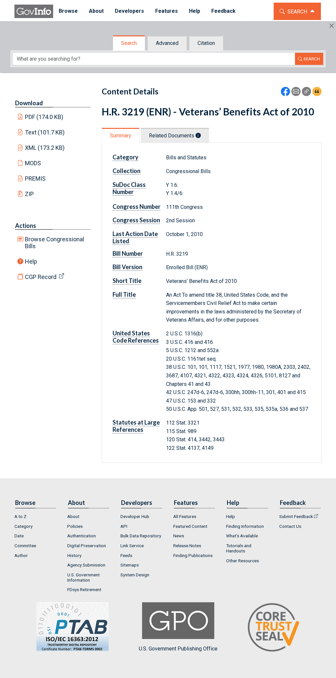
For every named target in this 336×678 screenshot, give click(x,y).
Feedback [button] (223, 11)
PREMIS (35, 178)
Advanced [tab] (167, 43)
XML (45, 147)
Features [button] (166, 11)
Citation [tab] (206, 43)
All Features (184, 516)
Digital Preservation (86, 545)
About (73, 516)
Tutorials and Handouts (238, 548)
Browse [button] (68, 11)
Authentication (81, 535)
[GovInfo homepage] (33, 11)
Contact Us (290, 526)
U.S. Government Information (83, 577)
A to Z (20, 516)
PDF (44, 116)
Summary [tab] (120, 135)
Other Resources (242, 560)
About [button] (96, 11)
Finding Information (245, 526)
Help (31, 261)
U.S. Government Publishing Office (178, 649)
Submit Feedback (296, 516)
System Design (134, 574)
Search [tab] (129, 43)
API (123, 526)
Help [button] (194, 11)
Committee (25, 545)
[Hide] (331, 25)
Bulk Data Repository (140, 535)
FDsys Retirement (84, 589)
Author (21, 555)
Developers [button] (129, 11)
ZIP (29, 193)
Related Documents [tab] (172, 135)
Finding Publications (193, 555)
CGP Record (40, 276)
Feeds (126, 555)
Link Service (132, 545)
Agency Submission (86, 565)
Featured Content (190, 526)
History (74, 555)
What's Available (242, 535)
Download (29, 103)
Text (45, 132)
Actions (25, 225)
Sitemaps (129, 565)
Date (19, 535)
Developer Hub (134, 516)
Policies (75, 526)
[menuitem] (68, 11)
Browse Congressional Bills (54, 242)
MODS (33, 163)
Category (23, 526)
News (178, 535)
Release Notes (187, 545)
